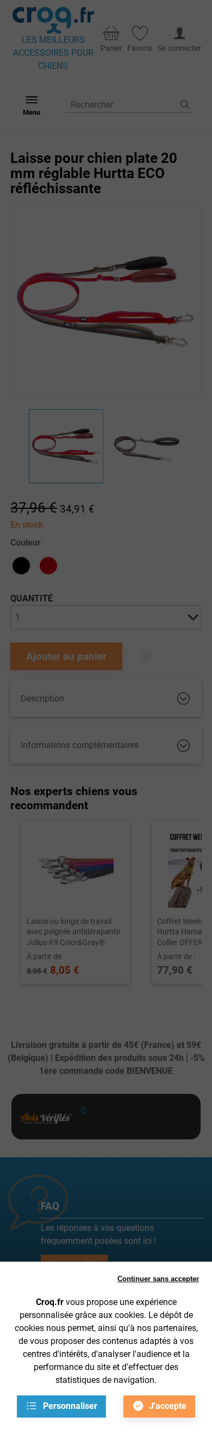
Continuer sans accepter (158, 1279)
